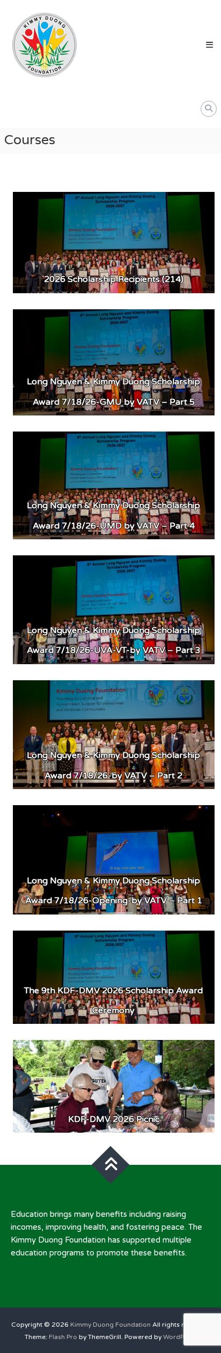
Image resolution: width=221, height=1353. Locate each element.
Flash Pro (63, 1337)
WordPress (180, 1337)
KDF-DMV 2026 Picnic (113, 1119)
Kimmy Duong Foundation (110, 1324)
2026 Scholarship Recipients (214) (113, 279)
